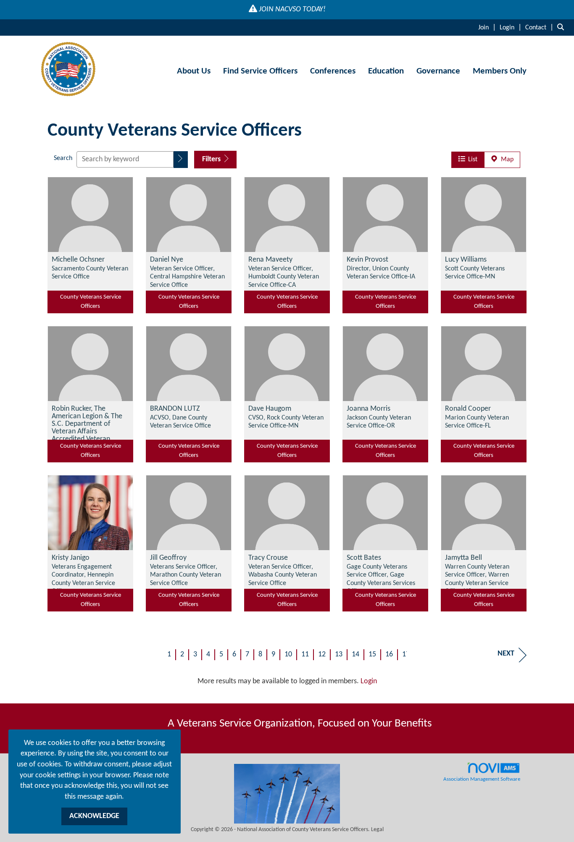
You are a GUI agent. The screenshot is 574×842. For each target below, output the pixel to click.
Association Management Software (481, 779)
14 (355, 654)
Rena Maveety (270, 260)
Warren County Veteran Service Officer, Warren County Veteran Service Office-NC (477, 579)
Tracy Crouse (268, 558)
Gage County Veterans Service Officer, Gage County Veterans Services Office (381, 579)
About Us (194, 71)
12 (322, 654)
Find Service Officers (260, 71)
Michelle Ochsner (78, 260)
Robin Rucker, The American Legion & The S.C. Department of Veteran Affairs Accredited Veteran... (87, 424)
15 (372, 654)
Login (369, 681)
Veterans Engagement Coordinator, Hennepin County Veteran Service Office (83, 579)
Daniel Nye (166, 260)
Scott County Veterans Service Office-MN (475, 272)
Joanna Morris (368, 409)
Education (386, 71)
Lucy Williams (466, 260)
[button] (181, 159)
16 (389, 654)
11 (305, 654)
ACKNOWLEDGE (94, 816)
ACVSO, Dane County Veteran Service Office (180, 421)
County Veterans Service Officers (90, 302)
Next (506, 654)
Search (63, 158)
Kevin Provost (367, 260)
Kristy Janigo (71, 558)
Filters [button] (212, 159)
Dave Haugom (269, 409)
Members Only (500, 71)
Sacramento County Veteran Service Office (90, 272)
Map (505, 159)
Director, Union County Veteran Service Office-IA (381, 272)
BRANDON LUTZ (175, 409)
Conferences (332, 71)
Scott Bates (364, 558)
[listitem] (488, 27)
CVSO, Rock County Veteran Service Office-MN (286, 421)
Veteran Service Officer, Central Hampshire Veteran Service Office (187, 277)
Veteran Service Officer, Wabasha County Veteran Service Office (282, 575)
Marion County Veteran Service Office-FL (477, 421)
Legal (377, 829)
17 (406, 654)
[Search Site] (562, 27)
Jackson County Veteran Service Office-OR (379, 421)
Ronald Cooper (468, 409)
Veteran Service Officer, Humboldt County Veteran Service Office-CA (283, 277)
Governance (438, 71)
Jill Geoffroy (168, 558)
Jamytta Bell (463, 558)
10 (288, 654)
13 (338, 654)
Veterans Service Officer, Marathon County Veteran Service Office (185, 575)
